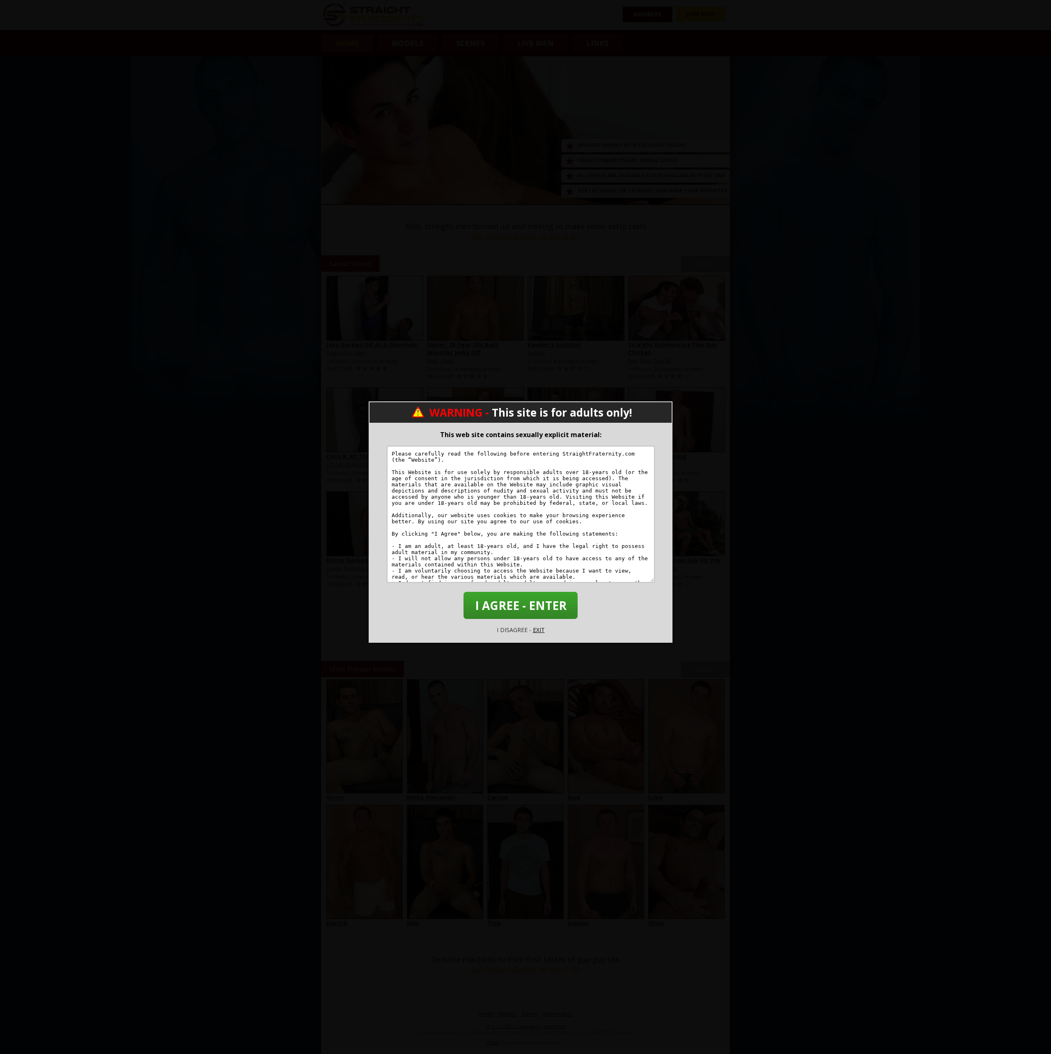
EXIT (539, 630)
